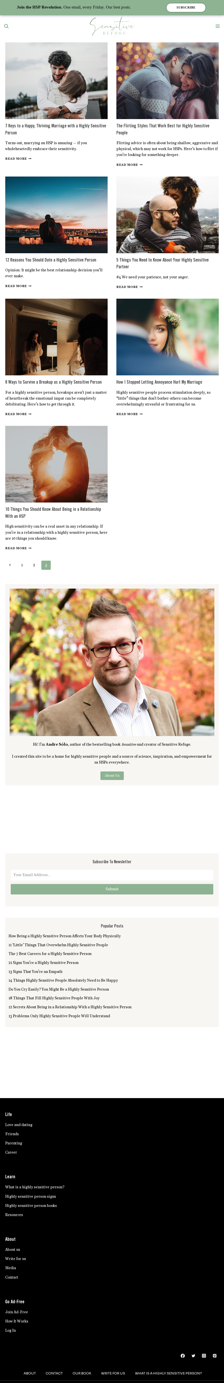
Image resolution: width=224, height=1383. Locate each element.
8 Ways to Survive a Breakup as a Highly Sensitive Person (53, 382)
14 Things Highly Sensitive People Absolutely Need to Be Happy (63, 980)
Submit (112, 889)
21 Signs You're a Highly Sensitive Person (44, 962)
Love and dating (18, 1125)
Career (11, 1152)
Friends (12, 1134)
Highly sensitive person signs (30, 1196)
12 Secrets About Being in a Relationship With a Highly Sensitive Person (70, 1007)
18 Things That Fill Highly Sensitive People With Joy (54, 998)
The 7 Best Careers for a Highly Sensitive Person (50, 953)
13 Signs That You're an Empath (35, 971)
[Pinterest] (215, 1356)
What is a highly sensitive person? (34, 1187)
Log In (10, 1330)
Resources (14, 1215)
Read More (18, 159)
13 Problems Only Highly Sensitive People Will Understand (59, 1016)
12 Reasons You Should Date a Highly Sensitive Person (50, 260)
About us (12, 1249)
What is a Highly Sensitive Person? (168, 1373)
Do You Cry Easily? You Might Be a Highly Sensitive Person (59, 989)
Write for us (15, 1258)
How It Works (16, 1321)
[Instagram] (204, 1356)
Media (10, 1268)
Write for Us (113, 1373)
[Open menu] (217, 26)
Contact (11, 1277)
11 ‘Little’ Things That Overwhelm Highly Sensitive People (58, 945)
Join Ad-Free (16, 1312)
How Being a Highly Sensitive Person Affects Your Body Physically (65, 936)
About (30, 1373)
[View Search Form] (6, 26)
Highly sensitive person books (31, 1205)
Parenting (13, 1143)
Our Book (82, 1373)
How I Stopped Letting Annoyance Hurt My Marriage (159, 382)
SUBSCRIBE (186, 7)
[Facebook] (183, 1356)
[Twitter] (193, 1356)
